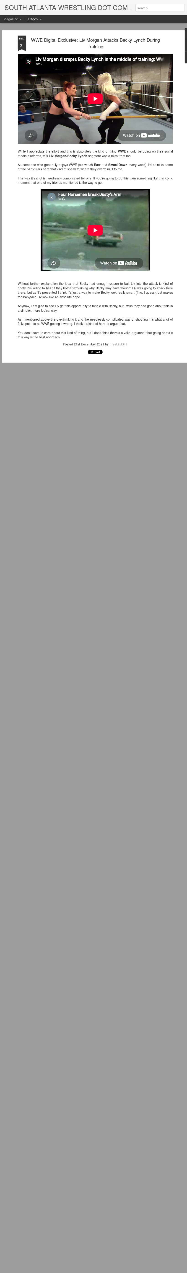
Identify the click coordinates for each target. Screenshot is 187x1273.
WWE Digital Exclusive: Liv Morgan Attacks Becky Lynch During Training (95, 43)
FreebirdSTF (118, 344)
